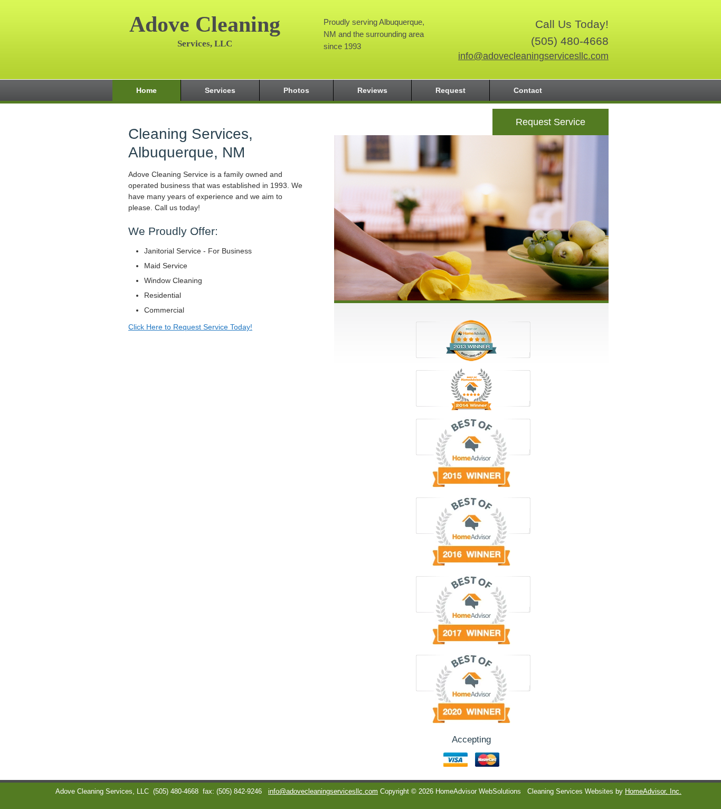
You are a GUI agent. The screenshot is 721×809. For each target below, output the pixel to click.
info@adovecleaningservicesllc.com (533, 56)
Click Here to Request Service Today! (190, 327)
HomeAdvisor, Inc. (653, 791)
